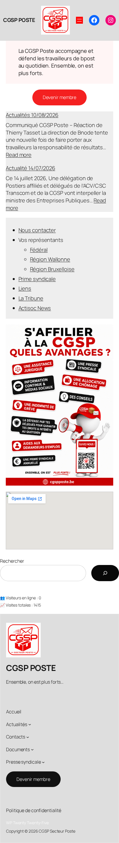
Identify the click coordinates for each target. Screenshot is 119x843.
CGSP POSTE (19, 20)
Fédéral (39, 249)
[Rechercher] (105, 573)
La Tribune (30, 298)
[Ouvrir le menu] (79, 20)
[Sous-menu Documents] (32, 749)
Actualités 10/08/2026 (32, 115)
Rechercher (12, 561)
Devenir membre (60, 97)
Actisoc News (34, 308)
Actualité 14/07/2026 (30, 168)
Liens (24, 288)
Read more (18, 154)
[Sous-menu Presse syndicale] (43, 762)
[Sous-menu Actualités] (29, 724)
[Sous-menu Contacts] (27, 737)
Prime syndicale (37, 279)
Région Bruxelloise (52, 269)
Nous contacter (37, 230)
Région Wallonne (50, 259)
